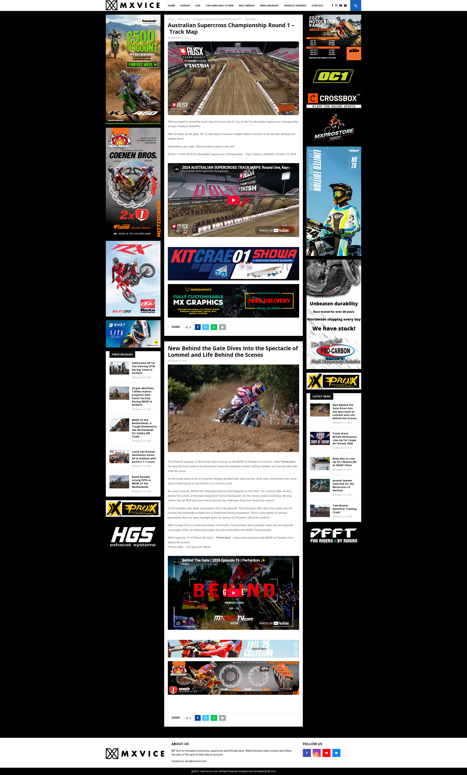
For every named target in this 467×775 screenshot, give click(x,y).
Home (171, 5)
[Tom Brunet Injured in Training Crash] (320, 510)
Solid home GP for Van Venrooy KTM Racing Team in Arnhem (143, 368)
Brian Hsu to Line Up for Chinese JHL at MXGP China (345, 462)
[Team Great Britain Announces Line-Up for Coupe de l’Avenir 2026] (320, 438)
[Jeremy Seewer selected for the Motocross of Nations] (320, 485)
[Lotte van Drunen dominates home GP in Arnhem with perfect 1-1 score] (119, 456)
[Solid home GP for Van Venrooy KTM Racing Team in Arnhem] (119, 368)
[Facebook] (333, 5)
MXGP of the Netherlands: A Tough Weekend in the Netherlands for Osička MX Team (144, 428)
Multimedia (246, 5)
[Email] (346, 5)
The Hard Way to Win (220, 5)
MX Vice (271, 771)
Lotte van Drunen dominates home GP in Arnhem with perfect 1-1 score (144, 456)
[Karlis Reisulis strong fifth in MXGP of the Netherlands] (119, 481)
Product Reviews (295, 5)
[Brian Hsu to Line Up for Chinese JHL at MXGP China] (320, 463)
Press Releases (269, 5)
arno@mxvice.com (196, 761)
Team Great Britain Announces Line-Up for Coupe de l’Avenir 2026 (345, 438)
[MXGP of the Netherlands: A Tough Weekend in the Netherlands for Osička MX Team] (119, 424)
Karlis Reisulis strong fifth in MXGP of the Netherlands (141, 482)
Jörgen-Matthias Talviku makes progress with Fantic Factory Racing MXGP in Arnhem (143, 396)
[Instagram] (337, 5)
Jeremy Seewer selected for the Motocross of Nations (343, 485)
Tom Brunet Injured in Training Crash (345, 509)
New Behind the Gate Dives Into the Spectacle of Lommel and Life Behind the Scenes (345, 411)
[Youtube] (341, 5)
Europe (185, 5)
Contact (317, 5)
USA (197, 5)
